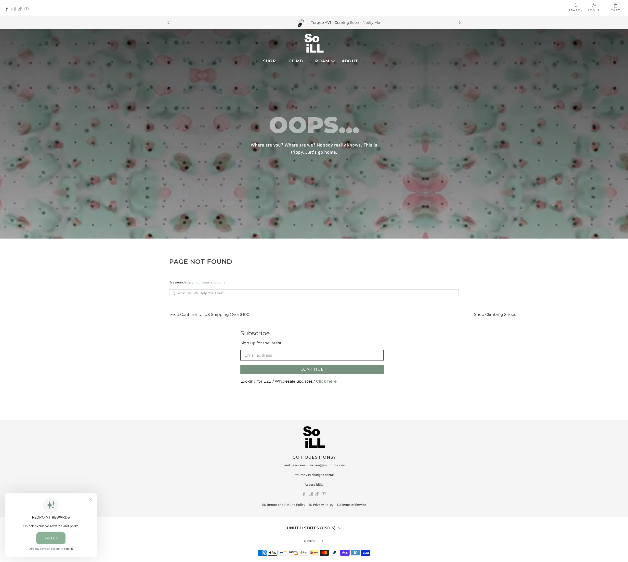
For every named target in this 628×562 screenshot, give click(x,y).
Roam (322, 61)
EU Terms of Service (351, 504)
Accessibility (314, 484)
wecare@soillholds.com (327, 465)
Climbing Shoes (465, 314)
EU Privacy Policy (321, 504)
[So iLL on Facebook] (8, 9)
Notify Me (297, 22)
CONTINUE (312, 369)
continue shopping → (213, 282)
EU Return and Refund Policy (283, 504)
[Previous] (169, 23)
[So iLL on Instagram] (15, 9)
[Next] (459, 23)
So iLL (319, 541)
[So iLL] (314, 43)
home (330, 152)
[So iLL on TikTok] (21, 9)
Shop (269, 61)
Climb (295, 61)
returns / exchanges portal (314, 474)
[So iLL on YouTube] (28, 9)
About (350, 61)
